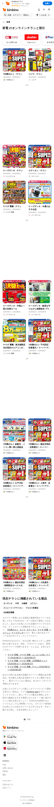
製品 (4, 774)
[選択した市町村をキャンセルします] (48, 15)
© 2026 (27, 797)
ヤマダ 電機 (43, 629)
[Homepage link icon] (25, 719)
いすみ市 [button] (42, 15)
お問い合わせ (8, 768)
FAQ (4, 764)
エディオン (31, 629)
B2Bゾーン (7, 788)
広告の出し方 (8, 784)
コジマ (22, 629)
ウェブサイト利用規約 (27, 800)
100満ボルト (12, 629)
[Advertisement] (27, 113)
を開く (47, 3)
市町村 (5, 771)
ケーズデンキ (18, 632)
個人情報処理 (27, 803)
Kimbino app (33, 691)
